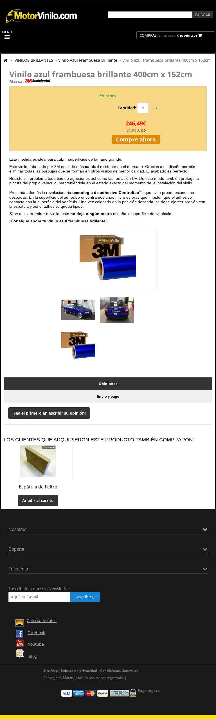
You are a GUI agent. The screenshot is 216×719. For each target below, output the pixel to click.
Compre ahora (136, 139)
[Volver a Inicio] (5, 60)
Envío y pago (108, 396)
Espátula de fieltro (38, 487)
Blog (33, 656)
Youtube (36, 644)
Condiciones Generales (119, 670)
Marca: (16, 81)
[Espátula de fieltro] (38, 475)
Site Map (50, 670)
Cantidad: (127, 107)
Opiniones (108, 383)
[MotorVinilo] (42, 23)
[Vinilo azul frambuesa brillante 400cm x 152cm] (78, 325)
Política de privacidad (79, 670)
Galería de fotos (42, 620)
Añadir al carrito (38, 500)
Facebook (36, 632)
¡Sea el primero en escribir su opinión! (49, 413)
